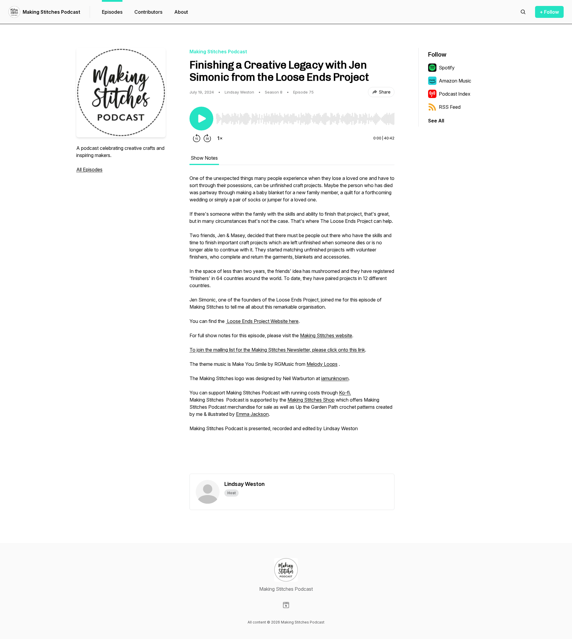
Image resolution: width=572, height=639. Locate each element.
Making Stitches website (326, 335)
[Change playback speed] (220, 138)
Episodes (112, 12)
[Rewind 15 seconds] (196, 138)
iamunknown (335, 378)
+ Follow (549, 12)
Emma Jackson (252, 414)
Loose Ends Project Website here (262, 321)
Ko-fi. (345, 393)
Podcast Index (454, 94)
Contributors (148, 12)
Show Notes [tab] (204, 158)
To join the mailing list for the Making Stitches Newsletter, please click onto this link (277, 350)
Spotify (447, 68)
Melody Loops (322, 364)
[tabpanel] (291, 324)
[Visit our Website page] (286, 605)
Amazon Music (455, 81)
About (181, 12)
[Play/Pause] (201, 118)
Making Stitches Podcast (51, 12)
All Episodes (89, 169)
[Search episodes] (523, 11)
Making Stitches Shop (311, 400)
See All (436, 121)
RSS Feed (450, 107)
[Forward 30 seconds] (207, 138)
